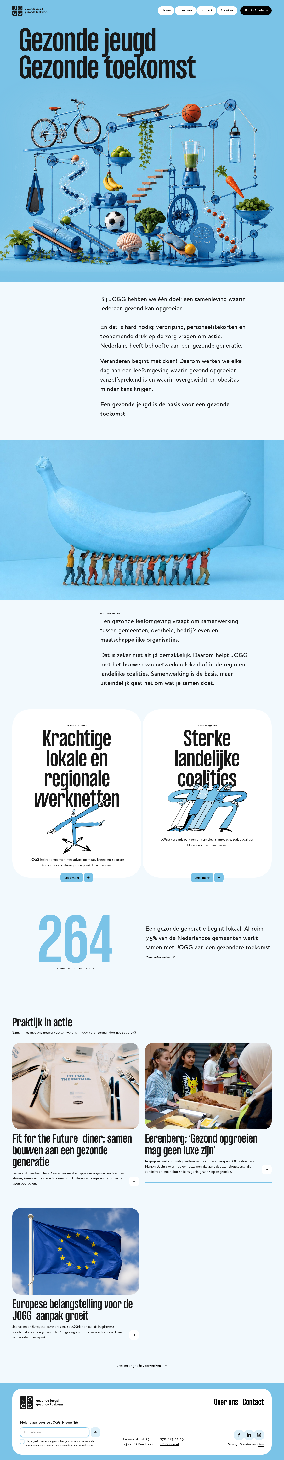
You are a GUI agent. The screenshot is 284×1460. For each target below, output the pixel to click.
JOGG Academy (256, 10)
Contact (206, 10)
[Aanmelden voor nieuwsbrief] (95, 1432)
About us (226, 10)
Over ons (185, 10)
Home (166, 10)
